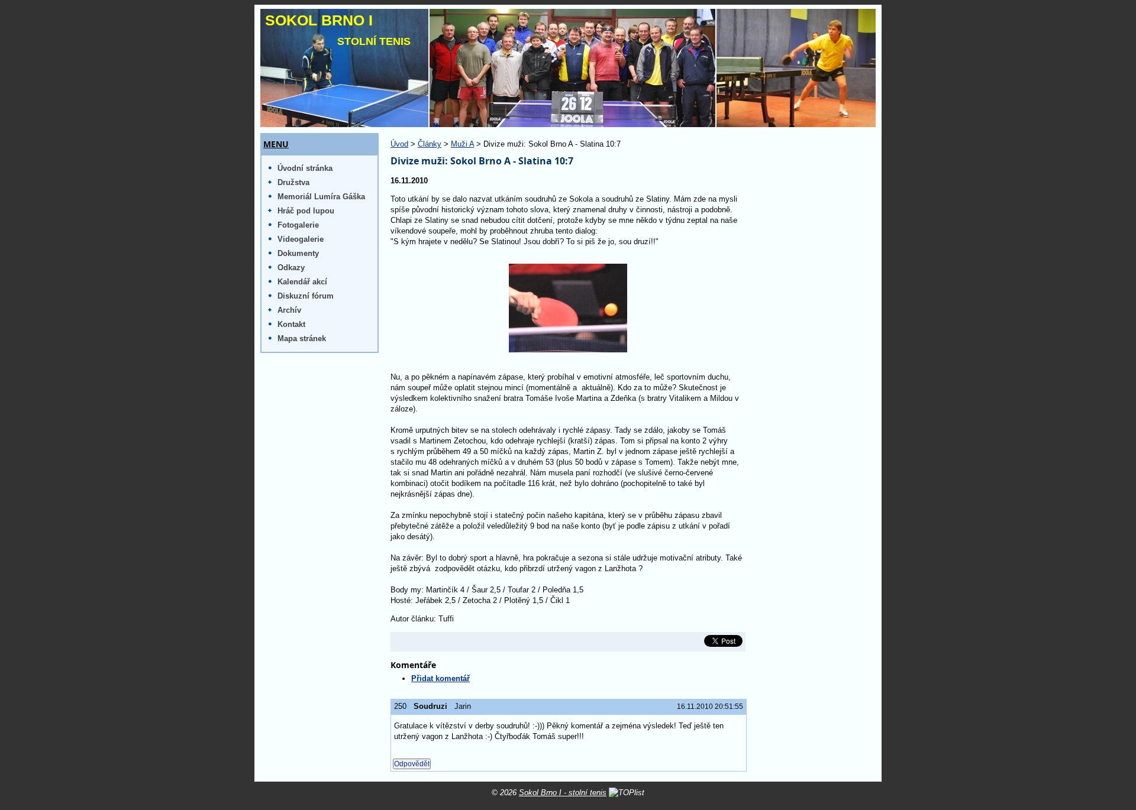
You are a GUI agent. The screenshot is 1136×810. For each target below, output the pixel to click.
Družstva (293, 182)
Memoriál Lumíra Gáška (321, 196)
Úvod (399, 144)
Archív (289, 310)
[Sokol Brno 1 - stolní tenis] (568, 68)
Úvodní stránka (305, 168)
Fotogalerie (298, 225)
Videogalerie (300, 239)
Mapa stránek (301, 338)
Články (429, 144)
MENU (276, 144)
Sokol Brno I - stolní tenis (562, 792)
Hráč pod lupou (305, 210)
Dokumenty (298, 253)
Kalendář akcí (302, 281)
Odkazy (291, 267)
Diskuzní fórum (305, 295)
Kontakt (291, 324)
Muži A (462, 144)
